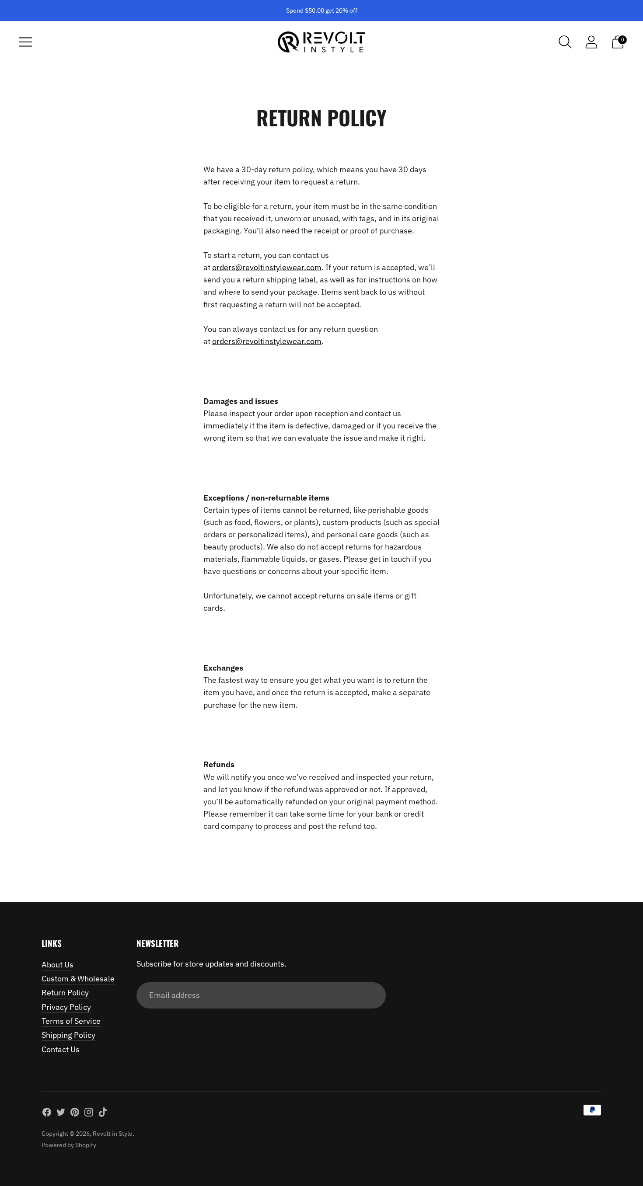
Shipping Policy (68, 1035)
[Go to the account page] (591, 42)
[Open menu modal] (25, 42)
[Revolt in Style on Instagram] (89, 1114)
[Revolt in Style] (321, 41)
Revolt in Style (113, 1133)
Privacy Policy (66, 1007)
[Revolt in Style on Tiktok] (103, 1114)
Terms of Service (71, 1021)
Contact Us (61, 1049)
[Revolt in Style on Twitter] (61, 1114)
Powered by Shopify (69, 1145)
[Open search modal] (565, 42)
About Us (57, 965)
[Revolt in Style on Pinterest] (75, 1114)
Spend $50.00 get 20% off (321, 10)
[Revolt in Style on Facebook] (47, 1114)
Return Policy (65, 993)
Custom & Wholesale (78, 979)
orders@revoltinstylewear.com (267, 267)
